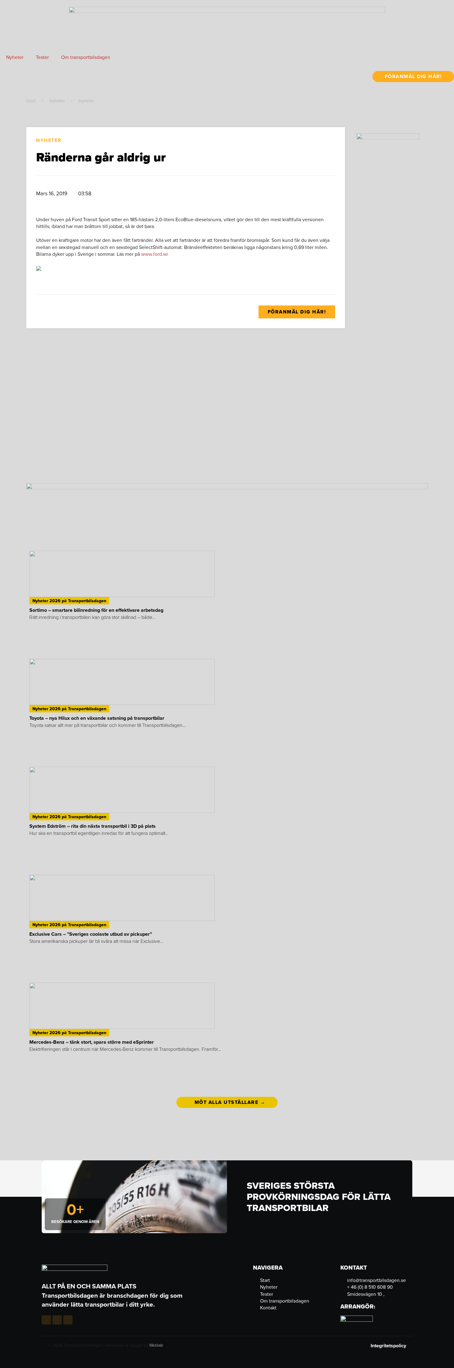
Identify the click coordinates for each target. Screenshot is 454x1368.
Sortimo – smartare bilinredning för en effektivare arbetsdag (96, 610)
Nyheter (14, 57)
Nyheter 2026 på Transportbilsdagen (69, 601)
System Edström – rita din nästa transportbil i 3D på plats (92, 826)
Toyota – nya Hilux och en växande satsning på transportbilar (96, 718)
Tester (42, 57)
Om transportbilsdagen (85, 57)
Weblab (156, 1345)
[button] (243, 194)
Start (31, 100)
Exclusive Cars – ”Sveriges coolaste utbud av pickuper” (90, 934)
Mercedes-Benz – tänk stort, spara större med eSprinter (91, 1042)
